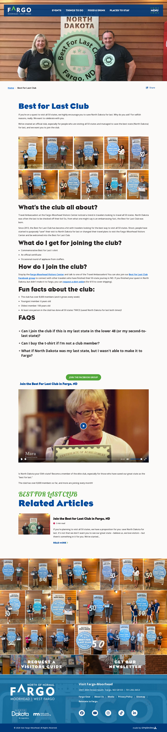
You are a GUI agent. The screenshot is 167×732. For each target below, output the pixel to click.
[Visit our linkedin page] (135, 713)
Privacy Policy (125, 696)
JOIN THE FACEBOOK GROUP (83, 377)
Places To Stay (119, 10)
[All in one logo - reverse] (32, 692)
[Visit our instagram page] (108, 713)
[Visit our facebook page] (82, 713)
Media (111, 696)
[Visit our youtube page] (95, 713)
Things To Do (74, 10)
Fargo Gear (84, 696)
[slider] (72, 459)
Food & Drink (96, 10)
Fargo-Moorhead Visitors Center (47, 274)
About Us (99, 696)
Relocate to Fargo (88, 701)
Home (11, 87)
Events (56, 10)
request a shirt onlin (73, 281)
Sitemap (140, 696)
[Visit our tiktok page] (121, 713)
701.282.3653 (133, 689)
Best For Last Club (26, 87)
